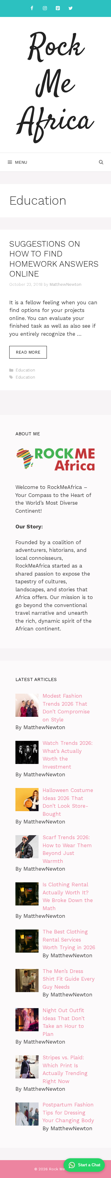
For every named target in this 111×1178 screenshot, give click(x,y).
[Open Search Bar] (101, 162)
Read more (28, 352)
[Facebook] (32, 8)
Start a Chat (89, 1165)
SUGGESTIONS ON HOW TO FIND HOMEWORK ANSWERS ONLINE (54, 259)
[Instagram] (44, 8)
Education (25, 370)
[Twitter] (70, 8)
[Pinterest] (57, 8)
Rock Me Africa (55, 85)
